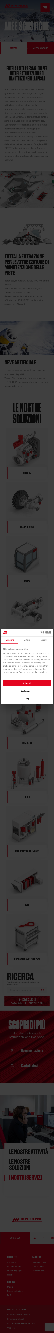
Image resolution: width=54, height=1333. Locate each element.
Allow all (27, 683)
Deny (27, 698)
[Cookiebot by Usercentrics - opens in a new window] (39, 632)
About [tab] (44, 640)
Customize (25, 691)
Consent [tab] (10, 640)
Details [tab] (27, 640)
